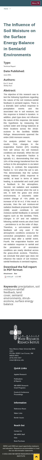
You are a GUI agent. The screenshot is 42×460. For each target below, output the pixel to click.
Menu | (35, 3)
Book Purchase (19, 441)
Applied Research (20, 374)
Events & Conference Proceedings (21, 393)
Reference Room (20, 409)
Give (15, 438)
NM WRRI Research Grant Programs (21, 387)
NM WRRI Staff (19, 434)
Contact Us (18, 431)
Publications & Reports (18, 380)
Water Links (18, 413)
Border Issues (19, 418)
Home (6, 9)
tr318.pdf (10, 277)
